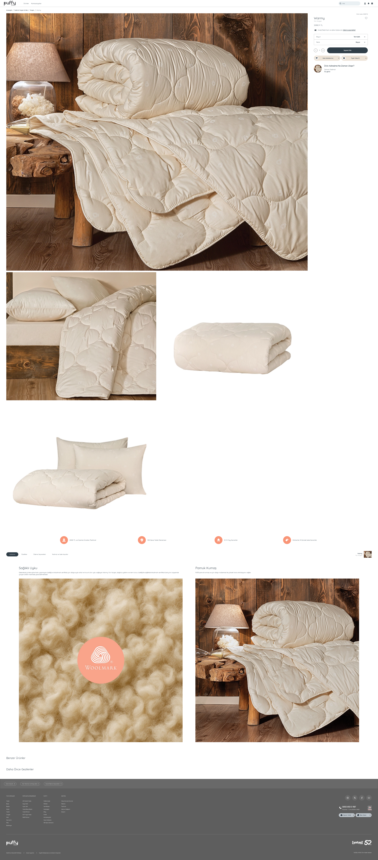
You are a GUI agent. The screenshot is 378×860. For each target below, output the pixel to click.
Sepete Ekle (347, 50)
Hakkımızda (47, 801)
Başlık (8, 806)
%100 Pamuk (26, 817)
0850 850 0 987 (349, 806)
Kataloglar (46, 809)
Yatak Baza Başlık (27, 809)
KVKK (45, 814)
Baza (7, 804)
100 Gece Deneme (48, 822)
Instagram (347, 798)
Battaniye (9, 825)
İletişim (63, 812)
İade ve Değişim (65, 809)
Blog (45, 812)
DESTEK (63, 796)
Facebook (362, 798)
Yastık (8, 812)
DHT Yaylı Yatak (27, 814)
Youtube (369, 798)
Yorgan (32, 10)
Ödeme (63, 804)
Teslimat (63, 806)
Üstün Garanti (9, 784)
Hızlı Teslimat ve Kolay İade (29, 784)
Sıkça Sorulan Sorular (67, 801)
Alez (7, 817)
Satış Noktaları (48, 820)
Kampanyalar (47, 817)
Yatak (7, 801)
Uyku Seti (25, 806)
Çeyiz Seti (25, 804)
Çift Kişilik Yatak (27, 801)
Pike (7, 822)
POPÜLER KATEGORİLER (29, 796)
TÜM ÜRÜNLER (10, 796)
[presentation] (189, 430)
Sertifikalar (47, 806)
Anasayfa (9, 10)
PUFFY (45, 796)
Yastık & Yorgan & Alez (21, 10)
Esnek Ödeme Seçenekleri (53, 784)
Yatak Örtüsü (26, 812)
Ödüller (46, 804)
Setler (8, 809)
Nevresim (9, 820)
